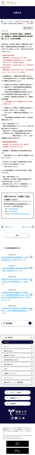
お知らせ (11, 21)
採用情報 (13, 404)
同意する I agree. (17, 443)
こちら (24, 431)
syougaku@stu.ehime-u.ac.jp (20, 214)
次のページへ (26, 227)
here (6, 438)
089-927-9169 (13, 209)
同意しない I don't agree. (17, 450)
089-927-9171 (13, 211)
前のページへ (9, 227)
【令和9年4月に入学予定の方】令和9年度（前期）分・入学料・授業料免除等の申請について (15, 310)
